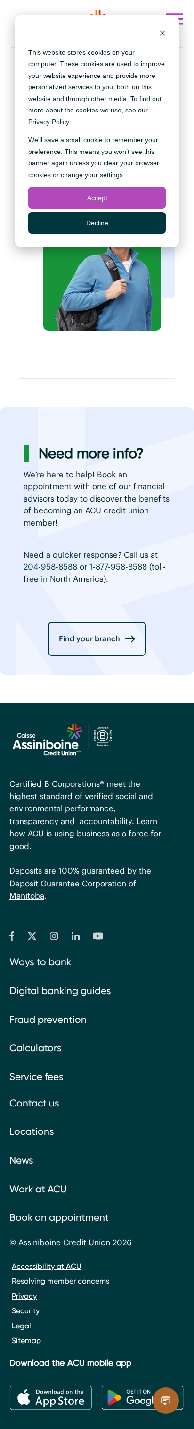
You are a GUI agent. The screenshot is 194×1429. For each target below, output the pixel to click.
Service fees (36, 1076)
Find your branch (89, 638)
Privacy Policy (48, 122)
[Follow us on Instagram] (54, 938)
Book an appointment (59, 1217)
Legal (21, 1325)
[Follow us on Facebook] (11, 938)
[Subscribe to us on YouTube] (98, 938)
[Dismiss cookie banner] (162, 34)
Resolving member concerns (60, 1280)
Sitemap (26, 1340)
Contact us (34, 1103)
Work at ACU (38, 1189)
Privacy (24, 1296)
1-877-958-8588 (118, 566)
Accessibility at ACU (46, 1266)
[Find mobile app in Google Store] (142, 1398)
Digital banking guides (60, 990)
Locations (31, 1131)
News (21, 1160)
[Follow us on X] (32, 938)
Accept (97, 198)
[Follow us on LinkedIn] (76, 938)
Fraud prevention (48, 1019)
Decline (97, 223)
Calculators (35, 1048)
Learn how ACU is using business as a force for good (85, 833)
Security (26, 1310)
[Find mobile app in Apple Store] (50, 1398)
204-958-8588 (50, 566)
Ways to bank (40, 962)
